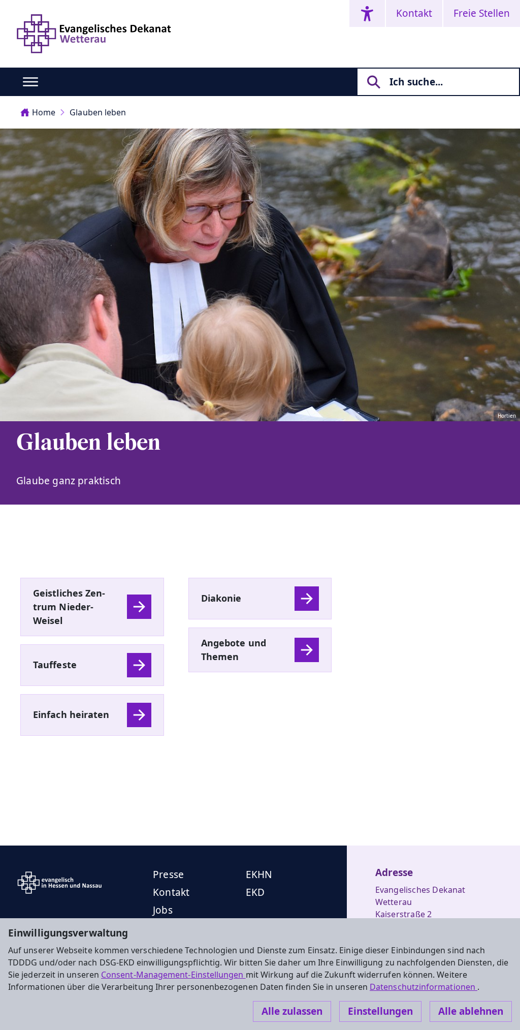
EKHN (259, 874)
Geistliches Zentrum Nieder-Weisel (69, 607)
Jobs (163, 910)
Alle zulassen (292, 1011)
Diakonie (221, 598)
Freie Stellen (481, 13)
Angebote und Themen (233, 650)
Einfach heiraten (71, 714)
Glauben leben (98, 112)
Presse (168, 874)
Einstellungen (380, 1011)
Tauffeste (55, 665)
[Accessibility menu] (367, 13)
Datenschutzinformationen (423, 986)
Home (43, 112)
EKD (255, 892)
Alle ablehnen (470, 1011)
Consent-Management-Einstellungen (173, 974)
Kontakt (414, 13)
